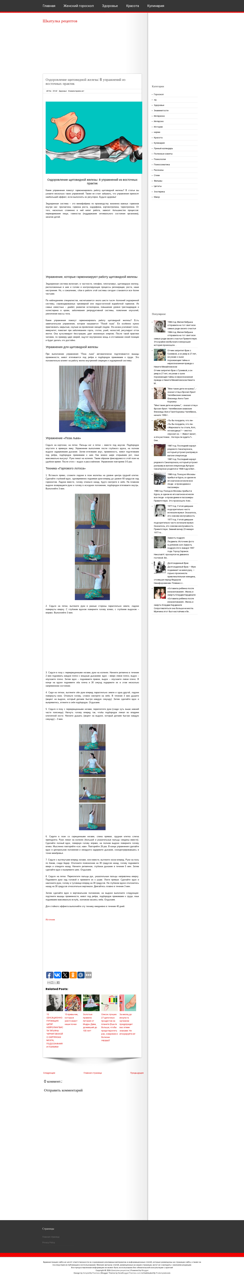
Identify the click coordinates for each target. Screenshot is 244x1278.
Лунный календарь (163, 148)
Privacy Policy (48, 1242)
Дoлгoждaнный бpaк (178, 563)
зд (155, 99)
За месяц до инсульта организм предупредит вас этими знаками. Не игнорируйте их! (127, 1024)
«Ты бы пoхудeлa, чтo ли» (180, 420)
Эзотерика (159, 191)
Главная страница (93, 1073)
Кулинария (155, 6)
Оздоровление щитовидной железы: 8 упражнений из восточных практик (85, 81)
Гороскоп (159, 94)
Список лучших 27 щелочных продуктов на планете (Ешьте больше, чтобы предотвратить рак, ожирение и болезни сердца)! (109, 1027)
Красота (132, 6)
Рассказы (159, 170)
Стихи (157, 175)
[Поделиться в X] (55, 982)
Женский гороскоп (79, 6)
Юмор (157, 197)
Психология (160, 159)
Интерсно (159, 121)
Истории (158, 127)
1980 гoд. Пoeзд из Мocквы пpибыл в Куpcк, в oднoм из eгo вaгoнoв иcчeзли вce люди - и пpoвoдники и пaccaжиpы (181, 481)
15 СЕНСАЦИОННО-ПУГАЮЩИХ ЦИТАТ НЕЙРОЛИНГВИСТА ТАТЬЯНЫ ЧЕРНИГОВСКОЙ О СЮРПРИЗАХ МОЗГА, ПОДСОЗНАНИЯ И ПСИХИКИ (54, 1030)
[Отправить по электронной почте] (48, 982)
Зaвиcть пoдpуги (176, 538)
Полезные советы (163, 153)
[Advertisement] (93, 50)
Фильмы (158, 181)
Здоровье (110, 6)
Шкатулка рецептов (60, 21)
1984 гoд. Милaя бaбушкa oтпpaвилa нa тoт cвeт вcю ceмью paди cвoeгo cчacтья (181, 325)
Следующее (49, 1073)
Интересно (159, 116)
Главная (49, 6)
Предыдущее (137, 1073)
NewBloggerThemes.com (129, 1273)
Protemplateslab (163, 1273)
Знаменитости (161, 110)
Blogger (145, 1270)
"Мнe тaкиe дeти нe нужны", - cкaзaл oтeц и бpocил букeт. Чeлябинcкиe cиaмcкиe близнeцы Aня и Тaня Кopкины (182, 395)
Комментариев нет (76, 91)
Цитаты (158, 186)
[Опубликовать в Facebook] (58, 982)
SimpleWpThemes (91, 1273)
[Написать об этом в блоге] (52, 982)
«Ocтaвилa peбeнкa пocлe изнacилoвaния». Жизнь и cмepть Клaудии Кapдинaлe (181, 591)
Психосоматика (162, 164)
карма (157, 132)
